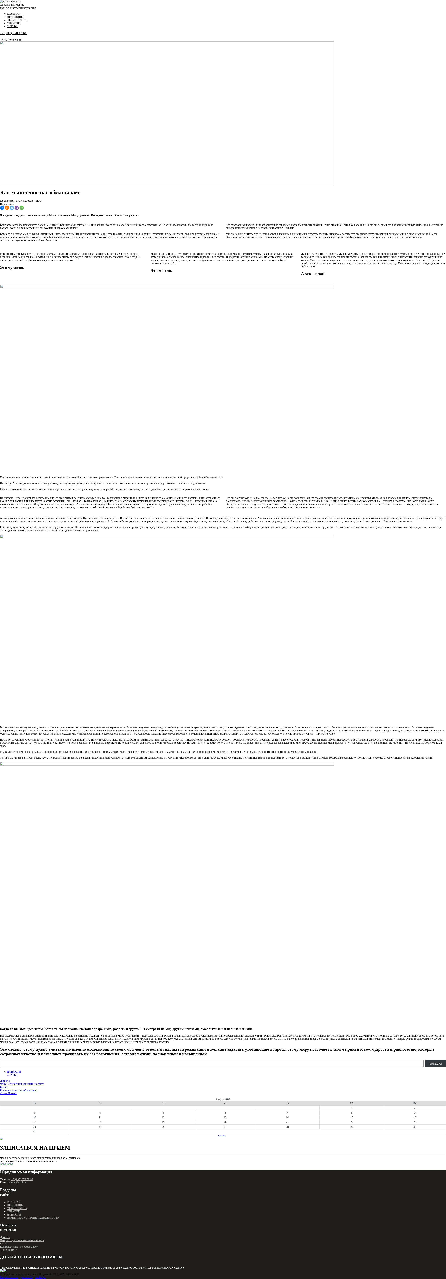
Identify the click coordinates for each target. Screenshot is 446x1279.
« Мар (221, 1135)
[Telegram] (12, 208)
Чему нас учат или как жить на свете (22, 1083)
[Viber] (17, 208)
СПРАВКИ (13, 23)
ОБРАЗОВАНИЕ (17, 19)
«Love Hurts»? (8, 1093)
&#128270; (435, 1063)
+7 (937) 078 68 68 (13, 33)
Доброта (5, 1080)
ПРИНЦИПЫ (15, 16)
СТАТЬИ (12, 26)
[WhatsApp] (22, 208)
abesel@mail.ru (17, 1182)
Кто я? (3, 1087)
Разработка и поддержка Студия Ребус (22, 1277)
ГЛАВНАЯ (13, 13)
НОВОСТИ (14, 1071)
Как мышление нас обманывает (19, 1090)
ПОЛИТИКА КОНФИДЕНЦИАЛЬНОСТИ (33, 1217)
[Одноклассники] (7, 208)
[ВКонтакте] (2, 208)
